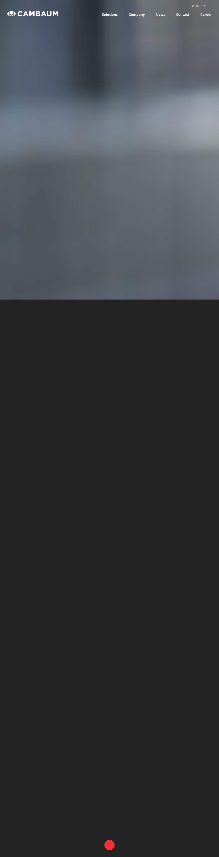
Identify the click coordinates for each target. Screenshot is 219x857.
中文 (203, 5)
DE (197, 5)
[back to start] (32, 13)
